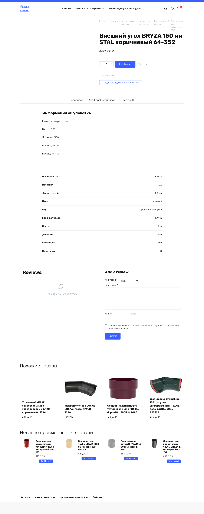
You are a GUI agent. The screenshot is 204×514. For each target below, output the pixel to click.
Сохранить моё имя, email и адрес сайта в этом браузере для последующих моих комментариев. (143, 326)
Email (134, 314)
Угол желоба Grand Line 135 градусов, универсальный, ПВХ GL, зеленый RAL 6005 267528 (165, 406)
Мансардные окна (45, 497)
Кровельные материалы (88, 8)
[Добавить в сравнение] (146, 64)
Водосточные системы (160, 22)
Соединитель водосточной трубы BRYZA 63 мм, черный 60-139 (172, 447)
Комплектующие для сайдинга (125, 8)
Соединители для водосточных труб (177, 25)
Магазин (114, 21)
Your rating (111, 280)
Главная (102, 21)
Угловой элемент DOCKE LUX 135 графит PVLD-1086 (80, 409)
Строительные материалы (128, 22)
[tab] (76, 100)
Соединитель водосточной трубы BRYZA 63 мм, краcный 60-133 (45, 447)
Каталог (66, 8)
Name (108, 314)
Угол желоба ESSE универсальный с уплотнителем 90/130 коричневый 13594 (36, 407)
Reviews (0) (127, 100)
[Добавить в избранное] (140, 64)
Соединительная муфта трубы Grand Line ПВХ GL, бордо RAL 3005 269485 (123, 409)
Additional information (102, 100)
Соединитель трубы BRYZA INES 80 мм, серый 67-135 (131, 445)
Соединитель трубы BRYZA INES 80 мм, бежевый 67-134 (88, 445)
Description (76, 100)
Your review (111, 285)
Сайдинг (97, 497)
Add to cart (125, 64)
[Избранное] (172, 8)
